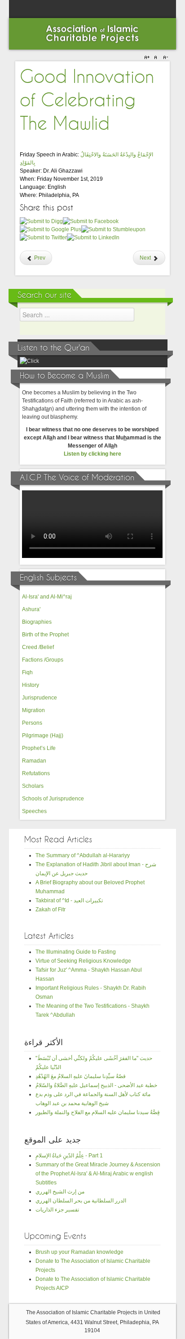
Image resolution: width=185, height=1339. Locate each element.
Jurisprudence (39, 698)
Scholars (33, 786)
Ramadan (34, 761)
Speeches (34, 811)
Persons (32, 723)
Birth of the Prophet (45, 634)
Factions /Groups (42, 660)
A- (164, 57)
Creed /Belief (38, 647)
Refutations (36, 773)
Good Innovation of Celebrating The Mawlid (87, 101)
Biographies (37, 622)
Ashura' (31, 609)
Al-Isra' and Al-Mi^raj (47, 597)
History (30, 685)
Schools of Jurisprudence (53, 798)
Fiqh (27, 672)
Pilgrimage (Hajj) (42, 735)
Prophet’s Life (39, 748)
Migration (33, 710)
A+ (148, 57)
